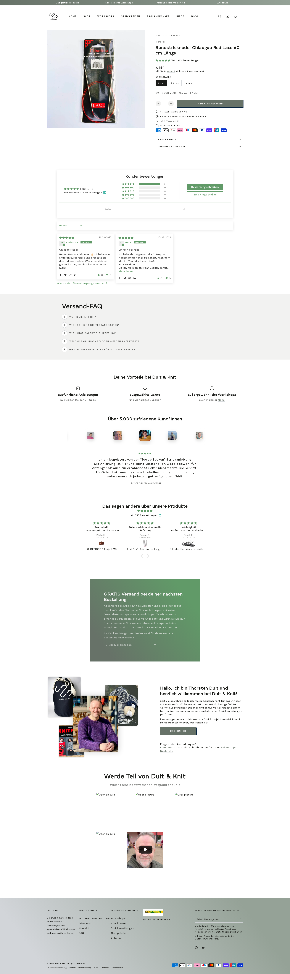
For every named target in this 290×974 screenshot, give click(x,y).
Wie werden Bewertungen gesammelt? (82, 283)
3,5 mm (175, 82)
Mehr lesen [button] (126, 271)
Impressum (118, 967)
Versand (171, 71)
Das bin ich (178, 731)
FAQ (81, 933)
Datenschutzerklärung (206, 938)
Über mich (85, 923)
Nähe (221, 399)
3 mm (161, 82)
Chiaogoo (161, 42)
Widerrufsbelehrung (57, 967)
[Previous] (70, 436)
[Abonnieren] (156, 644)
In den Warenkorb (210, 103)
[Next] (220, 436)
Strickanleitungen (122, 928)
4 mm (188, 82)
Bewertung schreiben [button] (205, 186)
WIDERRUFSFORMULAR (94, 918)
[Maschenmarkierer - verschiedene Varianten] (189, 543)
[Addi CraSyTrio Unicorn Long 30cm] (102, 543)
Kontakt (84, 928)
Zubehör (173, 36)
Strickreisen (118, 923)
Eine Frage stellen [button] (205, 194)
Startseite (161, 36)
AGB (96, 967)
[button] (220, 16)
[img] (66, 237)
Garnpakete (118, 933)
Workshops (118, 918)
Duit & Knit (60, 963)
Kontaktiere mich (171, 747)
